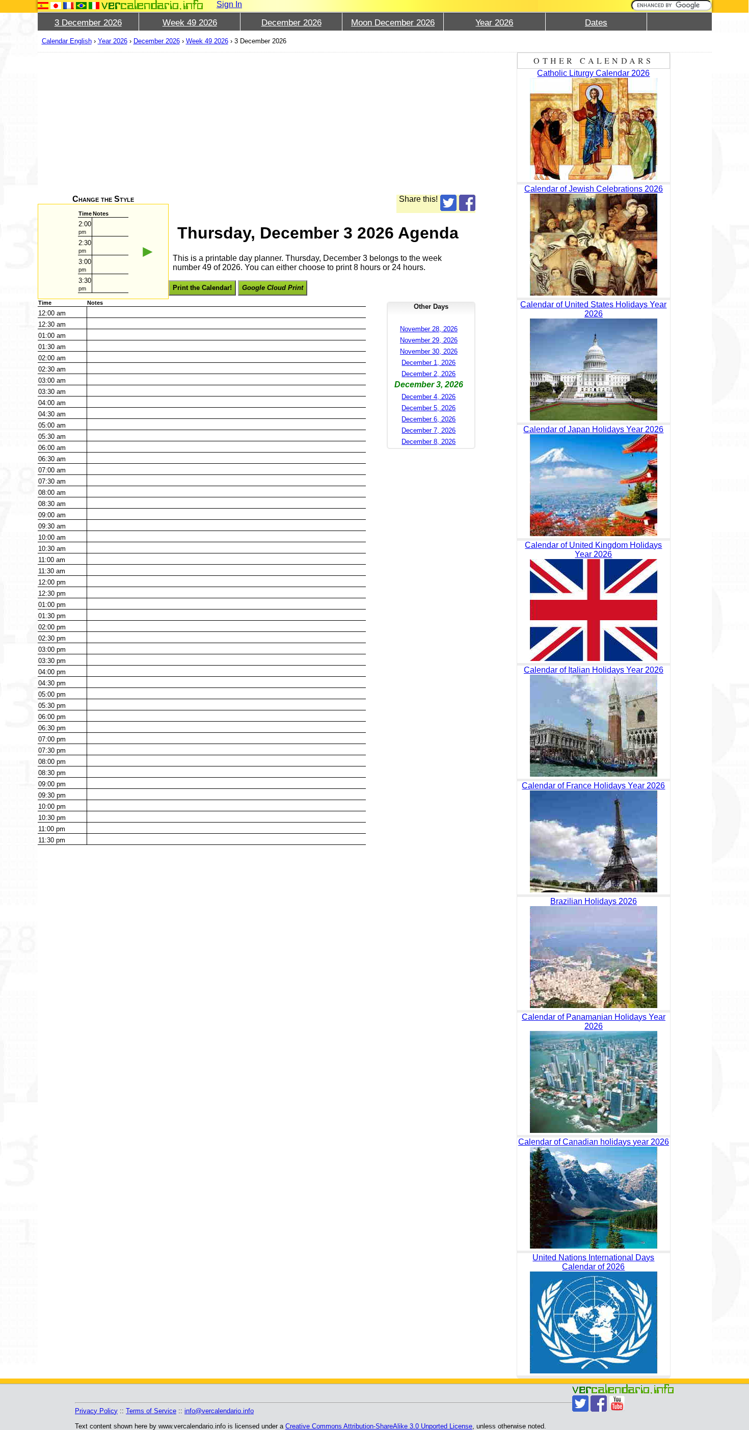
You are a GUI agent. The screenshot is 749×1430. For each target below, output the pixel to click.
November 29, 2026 (429, 340)
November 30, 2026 (429, 351)
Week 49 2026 (190, 23)
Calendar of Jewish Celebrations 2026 (593, 188)
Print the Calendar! (202, 288)
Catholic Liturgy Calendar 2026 (593, 73)
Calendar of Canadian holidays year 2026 (593, 1141)
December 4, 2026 (429, 397)
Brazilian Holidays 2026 (593, 901)
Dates (596, 23)
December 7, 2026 (429, 430)
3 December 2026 (88, 23)
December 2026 (291, 23)
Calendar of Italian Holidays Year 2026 (593, 670)
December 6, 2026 (429, 419)
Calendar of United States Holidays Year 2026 (593, 309)
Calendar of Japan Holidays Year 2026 (593, 429)
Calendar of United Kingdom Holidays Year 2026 (593, 550)
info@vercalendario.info (219, 1411)
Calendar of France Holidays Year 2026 (593, 785)
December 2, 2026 (429, 374)
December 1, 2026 (429, 362)
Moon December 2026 (393, 23)
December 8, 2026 (429, 441)
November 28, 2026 (429, 329)
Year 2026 (494, 23)
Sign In (229, 4)
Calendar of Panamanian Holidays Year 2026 (593, 1021)
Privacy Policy (96, 1411)
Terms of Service (151, 1411)
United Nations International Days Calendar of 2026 (593, 1262)
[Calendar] (152, 5)
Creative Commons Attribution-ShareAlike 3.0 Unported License (378, 1426)
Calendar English (67, 41)
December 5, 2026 (429, 408)
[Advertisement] (257, 123)
